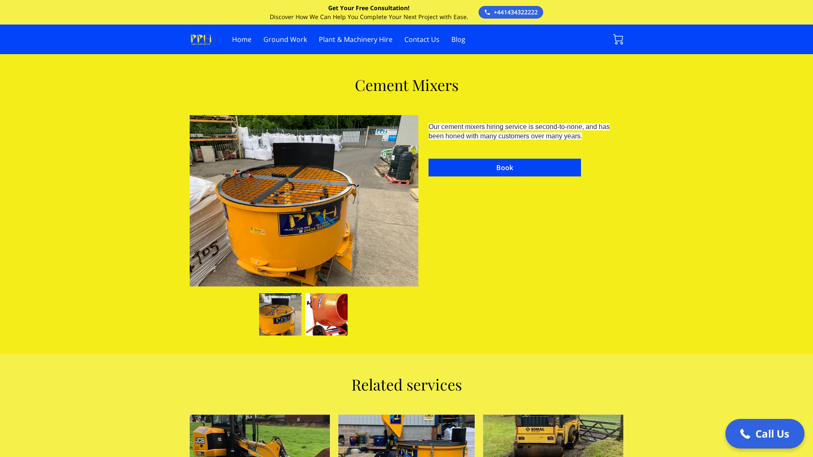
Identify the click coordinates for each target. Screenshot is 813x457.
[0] (618, 39)
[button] (765, 434)
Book (504, 167)
